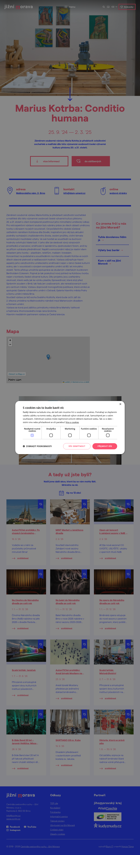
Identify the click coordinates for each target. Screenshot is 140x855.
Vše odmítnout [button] (76, 446)
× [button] (120, 404)
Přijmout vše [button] (105, 446)
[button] (37, 446)
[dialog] (70, 427)
